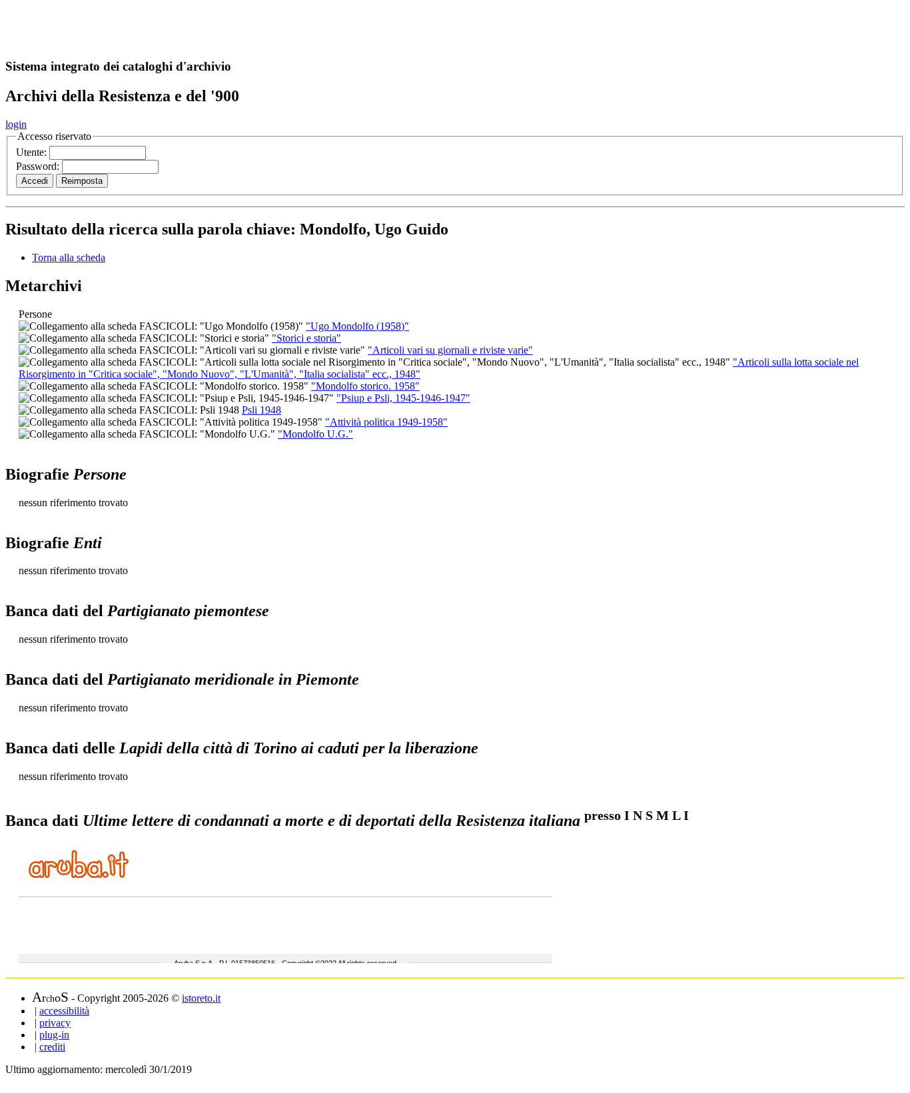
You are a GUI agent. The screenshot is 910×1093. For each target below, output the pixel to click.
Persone (35, 314)
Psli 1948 (261, 410)
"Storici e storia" (306, 338)
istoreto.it (201, 998)
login (16, 124)
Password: (39, 166)
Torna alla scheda (68, 257)
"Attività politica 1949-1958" (386, 422)
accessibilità (64, 1010)
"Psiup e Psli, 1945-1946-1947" (403, 398)
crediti (52, 1046)
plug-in (54, 1034)
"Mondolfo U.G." (315, 434)
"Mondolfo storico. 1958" (365, 386)
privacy (55, 1022)
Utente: (32, 152)
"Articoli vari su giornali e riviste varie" (450, 350)
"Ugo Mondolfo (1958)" (357, 326)
